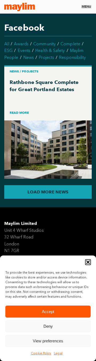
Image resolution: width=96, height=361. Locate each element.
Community (44, 43)
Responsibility (72, 57)
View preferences (48, 341)
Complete (70, 43)
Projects (46, 57)
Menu (86, 6)
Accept (48, 311)
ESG (8, 50)
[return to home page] (19, 7)
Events (24, 50)
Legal (58, 353)
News (28, 57)
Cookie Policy (41, 353)
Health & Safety (50, 50)
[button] (88, 262)
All (6, 43)
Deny (48, 326)
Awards (21, 43)
